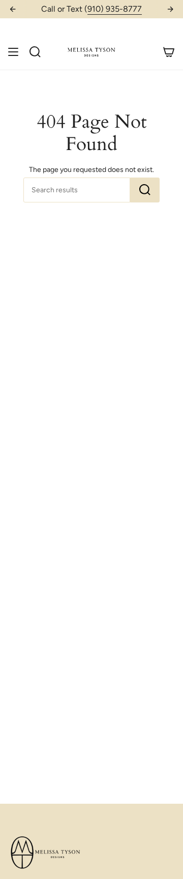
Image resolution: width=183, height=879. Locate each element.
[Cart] (168, 52)
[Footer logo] (46, 853)
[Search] (145, 190)
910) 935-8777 (114, 9)
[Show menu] (13, 52)
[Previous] (12, 9)
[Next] (170, 9)
